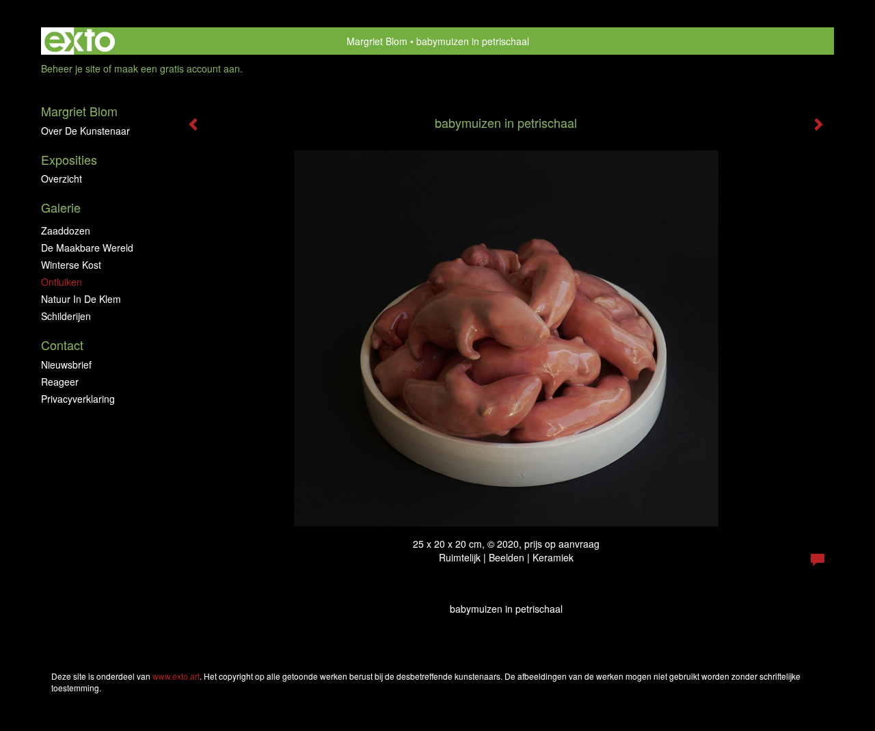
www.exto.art (176, 676)
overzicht (61, 178)
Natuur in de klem (81, 299)
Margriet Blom (377, 41)
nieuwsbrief (66, 364)
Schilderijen (66, 316)
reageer (60, 381)
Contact (62, 345)
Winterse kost (71, 264)
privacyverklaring (78, 399)
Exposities (69, 159)
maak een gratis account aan (177, 68)
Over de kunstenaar (85, 130)
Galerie (61, 207)
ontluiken (61, 282)
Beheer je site (70, 68)
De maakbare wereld (87, 247)
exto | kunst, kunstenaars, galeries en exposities (79, 41)
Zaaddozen (65, 230)
